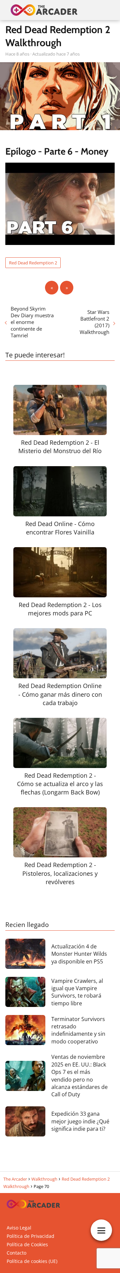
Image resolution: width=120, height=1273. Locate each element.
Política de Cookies (27, 1244)
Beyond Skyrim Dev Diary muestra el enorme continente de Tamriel (32, 322)
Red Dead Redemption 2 (33, 263)
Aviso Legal (19, 1227)
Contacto (16, 1253)
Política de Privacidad (30, 1236)
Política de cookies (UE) (32, 1261)
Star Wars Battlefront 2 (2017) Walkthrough (94, 322)
